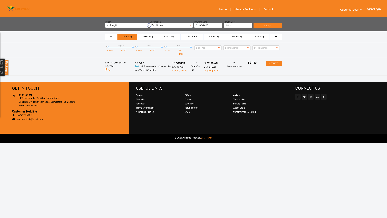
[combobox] (208, 48)
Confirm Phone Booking (244, 112)
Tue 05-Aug (214, 37)
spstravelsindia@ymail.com (30, 119)
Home (223, 9)
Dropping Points (212, 70)
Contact (268, 9)
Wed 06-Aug (236, 37)
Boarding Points (179, 70)
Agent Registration (145, 112)
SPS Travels (207, 137)
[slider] (107, 46)
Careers (139, 95)
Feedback (140, 103)
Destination (155, 22)
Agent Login (374, 9)
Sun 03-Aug (169, 37)
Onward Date (200, 22)
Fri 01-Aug (127, 37)
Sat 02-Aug (148, 37)
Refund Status (191, 108)
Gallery (236, 95)
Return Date (230, 22)
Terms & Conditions (145, 108)
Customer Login (349, 9)
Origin (108, 22)
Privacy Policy (239, 103)
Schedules (190, 103)
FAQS (187, 112)
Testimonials (239, 99)
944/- (252, 62)
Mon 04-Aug (192, 37)
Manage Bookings (245, 9)
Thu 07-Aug (259, 37)
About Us (140, 99)
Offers (188, 95)
